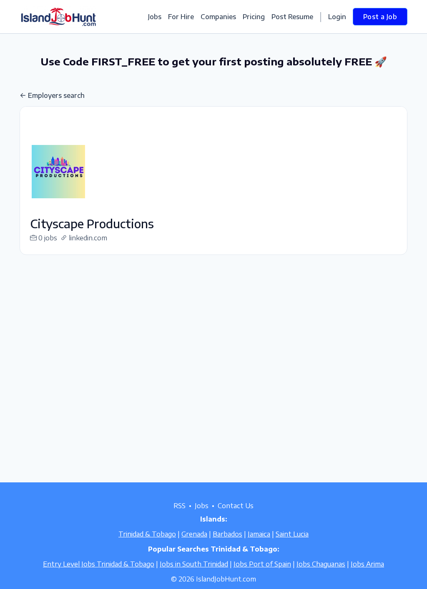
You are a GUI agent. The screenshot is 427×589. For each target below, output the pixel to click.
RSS (179, 506)
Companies (218, 16)
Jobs (154, 16)
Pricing (254, 16)
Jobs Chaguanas (320, 564)
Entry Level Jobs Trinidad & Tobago (98, 564)
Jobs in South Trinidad (194, 564)
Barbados (227, 534)
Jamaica (259, 534)
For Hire (181, 16)
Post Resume (292, 16)
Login (337, 16)
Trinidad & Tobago (147, 534)
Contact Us (236, 506)
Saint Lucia (292, 534)
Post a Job (380, 16)
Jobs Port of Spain (262, 564)
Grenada (194, 534)
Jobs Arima (367, 564)
